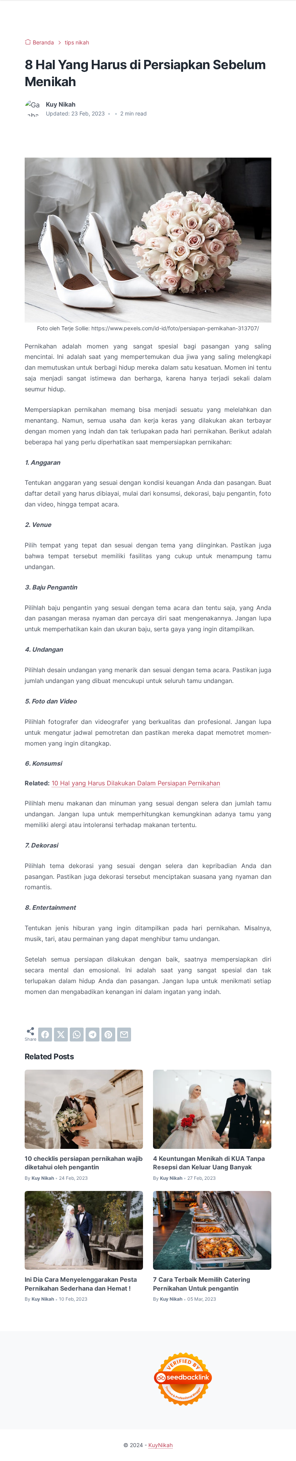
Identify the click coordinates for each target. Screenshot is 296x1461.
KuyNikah (160, 1445)
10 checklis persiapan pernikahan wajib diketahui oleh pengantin (84, 1163)
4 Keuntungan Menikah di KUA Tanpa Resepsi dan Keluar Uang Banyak (209, 1163)
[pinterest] (108, 1034)
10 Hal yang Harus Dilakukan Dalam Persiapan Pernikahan (136, 783)
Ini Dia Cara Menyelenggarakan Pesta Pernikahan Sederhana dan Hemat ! (81, 1284)
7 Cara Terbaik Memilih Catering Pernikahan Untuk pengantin (201, 1284)
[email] (124, 1034)
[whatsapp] (77, 1034)
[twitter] (61, 1034)
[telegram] (92, 1034)
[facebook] (45, 1034)
